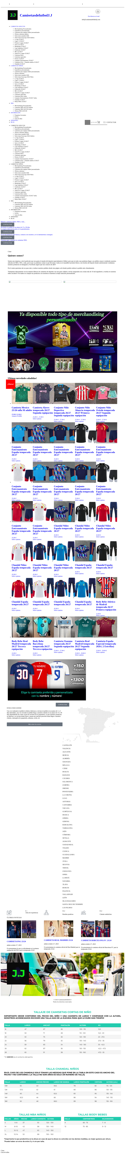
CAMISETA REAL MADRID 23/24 (58, 940)
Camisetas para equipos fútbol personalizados (27, 32)
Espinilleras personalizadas (22, 30)
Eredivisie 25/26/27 (20, 50)
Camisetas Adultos (18, 26)
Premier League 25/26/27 (22, 43)
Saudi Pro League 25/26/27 (22, 53)
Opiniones (14, 120)
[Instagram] (115, 15)
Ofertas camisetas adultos (22, 34)
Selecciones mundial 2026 (22, 36)
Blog (12, 122)
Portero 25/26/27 (19, 58)
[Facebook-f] (95, 968)
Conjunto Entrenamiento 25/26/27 (24, 60)
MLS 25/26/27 (19, 51)
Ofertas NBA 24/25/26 (21, 111)
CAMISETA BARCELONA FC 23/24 (96, 940)
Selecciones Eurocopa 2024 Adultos (24, 37)
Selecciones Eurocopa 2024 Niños (24, 77)
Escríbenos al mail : (94, 16)
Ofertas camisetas (19, 73)
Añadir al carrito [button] (17, 416)
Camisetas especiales (20, 57)
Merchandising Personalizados (23, 29)
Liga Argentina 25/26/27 (21, 48)
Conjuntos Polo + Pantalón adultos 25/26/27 (27, 62)
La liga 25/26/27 (19, 39)
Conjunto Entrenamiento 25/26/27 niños (26, 98)
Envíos (16, 117)
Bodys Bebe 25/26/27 (20, 101)
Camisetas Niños (17, 65)
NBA (12, 103)
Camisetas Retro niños (21, 96)
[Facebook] (109, 15)
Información (15, 112)
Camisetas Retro (19, 55)
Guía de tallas (18, 118)
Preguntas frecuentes (20, 115)
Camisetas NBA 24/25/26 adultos (24, 107)
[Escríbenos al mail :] (98, 11)
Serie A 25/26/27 (19, 44)
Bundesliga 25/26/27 (20, 46)
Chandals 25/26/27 (20, 64)
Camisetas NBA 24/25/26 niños (23, 109)
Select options (37, 419)
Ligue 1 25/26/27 (19, 41)
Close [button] (9, 251)
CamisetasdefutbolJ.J (36, 15)
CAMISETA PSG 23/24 (16, 941)
